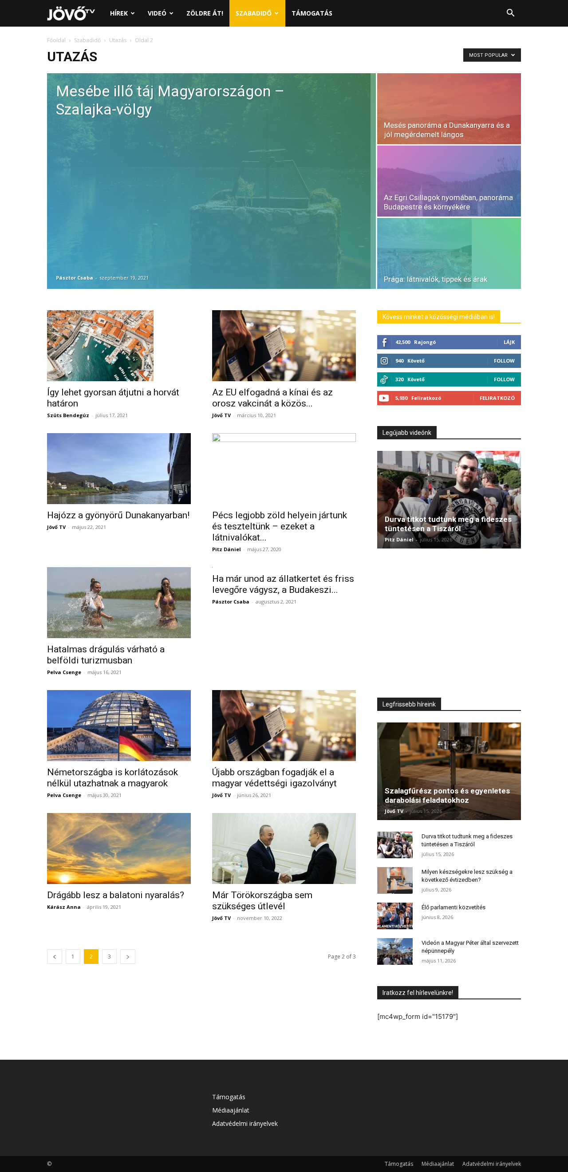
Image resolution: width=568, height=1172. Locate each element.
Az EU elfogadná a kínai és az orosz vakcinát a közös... (272, 398)
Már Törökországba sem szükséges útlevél (262, 901)
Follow (504, 360)
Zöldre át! (204, 13)
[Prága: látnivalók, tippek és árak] (449, 253)
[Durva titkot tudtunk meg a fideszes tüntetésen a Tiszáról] (449, 500)
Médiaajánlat (230, 1110)
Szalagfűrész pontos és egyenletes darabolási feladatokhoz (447, 795)
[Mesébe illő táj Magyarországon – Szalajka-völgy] (211, 181)
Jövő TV (221, 415)
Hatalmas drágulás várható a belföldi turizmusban (106, 655)
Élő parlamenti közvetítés (453, 907)
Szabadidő (254, 13)
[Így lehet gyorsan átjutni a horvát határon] (119, 345)
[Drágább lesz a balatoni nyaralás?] (119, 848)
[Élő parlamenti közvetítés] (395, 916)
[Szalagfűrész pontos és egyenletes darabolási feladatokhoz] (449, 771)
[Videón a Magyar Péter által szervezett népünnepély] (395, 951)
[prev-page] (54, 956)
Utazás (117, 40)
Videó (157, 13)
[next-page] (127, 956)
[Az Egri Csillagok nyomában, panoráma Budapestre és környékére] (449, 181)
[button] (510, 14)
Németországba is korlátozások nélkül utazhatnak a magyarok (112, 778)
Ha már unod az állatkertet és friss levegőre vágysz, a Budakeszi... (283, 584)
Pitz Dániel (226, 549)
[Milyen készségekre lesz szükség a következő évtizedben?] (395, 880)
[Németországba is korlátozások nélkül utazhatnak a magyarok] (119, 725)
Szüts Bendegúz (68, 415)
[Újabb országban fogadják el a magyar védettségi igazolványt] (284, 725)
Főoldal (56, 40)
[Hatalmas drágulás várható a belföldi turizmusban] (119, 602)
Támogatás (312, 13)
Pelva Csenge (64, 672)
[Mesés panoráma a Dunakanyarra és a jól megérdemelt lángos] (449, 108)
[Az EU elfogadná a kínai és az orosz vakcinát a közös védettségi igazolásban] (284, 345)
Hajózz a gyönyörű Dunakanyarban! (118, 515)
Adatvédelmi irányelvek (245, 1123)
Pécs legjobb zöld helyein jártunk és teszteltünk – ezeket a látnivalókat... (279, 526)
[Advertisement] (449, 625)
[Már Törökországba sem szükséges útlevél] (284, 848)
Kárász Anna (64, 907)
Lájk (509, 342)
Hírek (119, 13)
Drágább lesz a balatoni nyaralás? (115, 895)
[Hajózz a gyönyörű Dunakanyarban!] (119, 468)
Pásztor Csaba (74, 277)
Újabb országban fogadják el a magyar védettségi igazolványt (274, 778)
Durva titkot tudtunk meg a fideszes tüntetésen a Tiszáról (448, 524)
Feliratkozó (497, 398)
